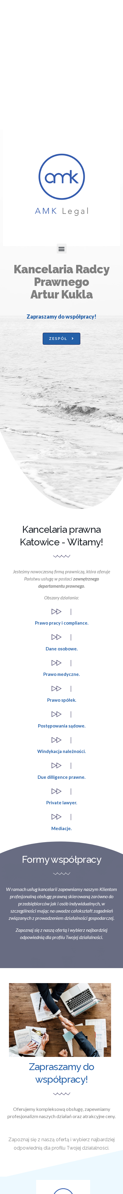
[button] (62, 249)
